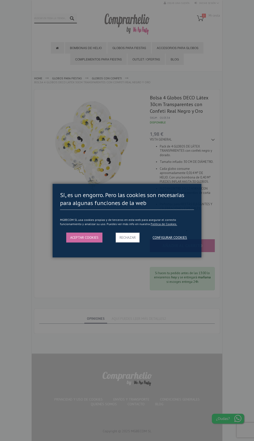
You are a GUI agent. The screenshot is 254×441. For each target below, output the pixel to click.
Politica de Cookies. (164, 224)
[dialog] (127, 220)
